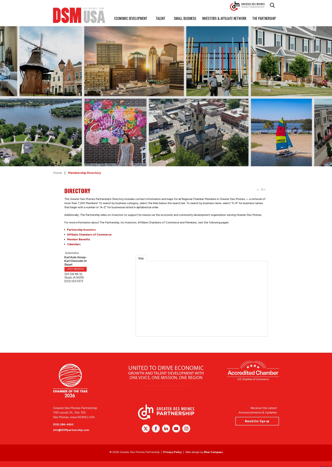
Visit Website (75, 269)
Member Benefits (78, 239)
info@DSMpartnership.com (71, 430)
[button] (272, 5)
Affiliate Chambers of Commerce (89, 234)
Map (141, 258)
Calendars (74, 244)
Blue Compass (213, 452)
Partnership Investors (81, 229)
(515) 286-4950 (63, 424)
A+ (263, 189)
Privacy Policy (172, 452)
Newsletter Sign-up (257, 421)
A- (258, 189)
